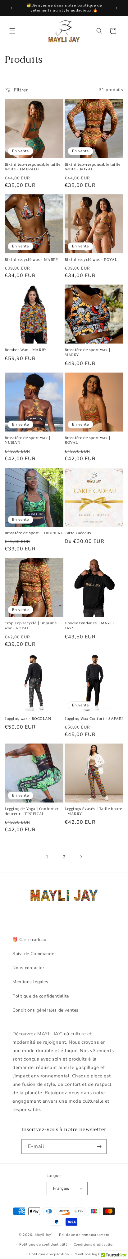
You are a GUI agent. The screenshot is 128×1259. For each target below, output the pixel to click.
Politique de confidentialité (40, 996)
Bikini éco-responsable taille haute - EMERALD (32, 167)
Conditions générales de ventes (45, 1010)
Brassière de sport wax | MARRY (87, 352)
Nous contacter (28, 968)
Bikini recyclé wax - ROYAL (91, 259)
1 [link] (47, 857)
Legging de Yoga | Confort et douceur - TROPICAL (32, 811)
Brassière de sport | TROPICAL (34, 533)
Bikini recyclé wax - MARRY (32, 259)
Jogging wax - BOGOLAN (28, 718)
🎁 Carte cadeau (29, 940)
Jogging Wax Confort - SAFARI (94, 718)
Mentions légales (30, 982)
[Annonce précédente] (11, 8)
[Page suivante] (81, 857)
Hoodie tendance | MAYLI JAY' (89, 626)
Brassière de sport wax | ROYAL (87, 440)
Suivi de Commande (33, 954)
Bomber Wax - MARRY (26, 350)
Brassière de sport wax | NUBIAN (27, 440)
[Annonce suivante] (116, 8)
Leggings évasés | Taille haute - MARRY (93, 811)
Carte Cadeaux (78, 533)
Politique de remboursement (84, 1234)
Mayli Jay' (43, 1234)
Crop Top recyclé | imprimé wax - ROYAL (31, 626)
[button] (12, 31)
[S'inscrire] (99, 1146)
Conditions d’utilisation (94, 1244)
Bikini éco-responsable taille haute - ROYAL (92, 167)
